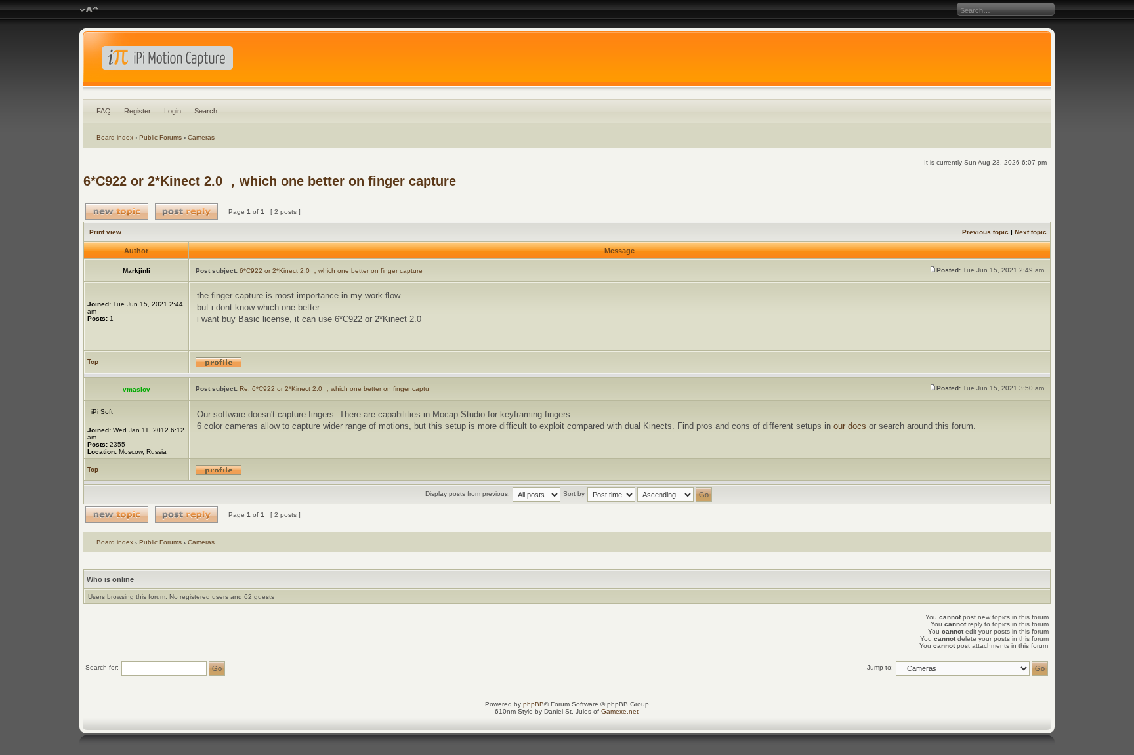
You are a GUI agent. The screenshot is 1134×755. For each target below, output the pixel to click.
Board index (114, 137)
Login (172, 111)
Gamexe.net (620, 711)
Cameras (201, 137)
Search (205, 111)
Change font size (88, 10)
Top (92, 361)
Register (137, 111)
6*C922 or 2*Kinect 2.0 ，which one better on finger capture (269, 181)
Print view (105, 231)
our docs (849, 426)
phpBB (533, 704)
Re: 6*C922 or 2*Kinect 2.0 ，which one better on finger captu (334, 388)
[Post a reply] (186, 211)
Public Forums (160, 137)
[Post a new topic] (116, 211)
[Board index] (567, 61)
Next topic (1031, 231)
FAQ (103, 111)
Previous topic (985, 231)
